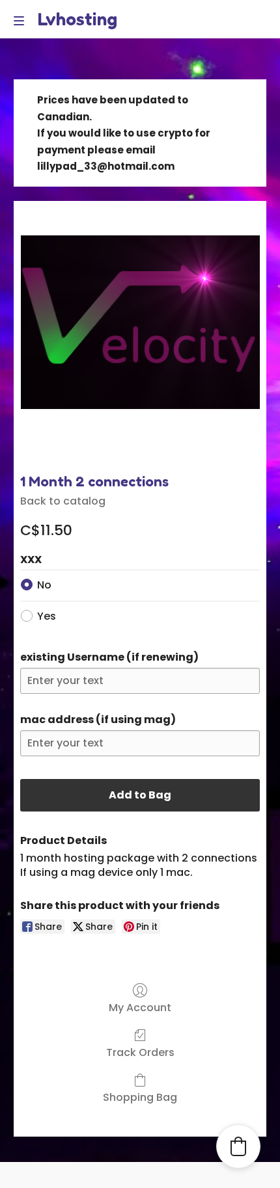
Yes (46, 616)
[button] (238, 1146)
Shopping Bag (140, 1096)
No (44, 584)
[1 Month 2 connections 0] (140, 333)
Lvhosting (77, 19)
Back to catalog (62, 501)
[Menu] (22, 20)
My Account (140, 1007)
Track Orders (140, 1052)
